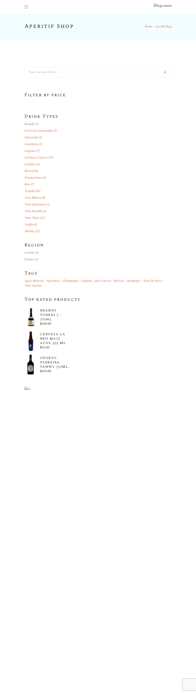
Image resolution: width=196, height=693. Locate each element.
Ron (27, 184)
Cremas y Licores (35, 157)
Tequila (29, 191)
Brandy (29, 124)
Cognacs (30, 150)
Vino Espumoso (35, 204)
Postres (29, 259)
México (119, 281)
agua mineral (33, 281)
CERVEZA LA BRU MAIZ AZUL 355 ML (53, 339)
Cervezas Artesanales (38, 130)
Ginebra (30, 164)
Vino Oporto (33, 285)
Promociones (33, 177)
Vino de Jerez (152, 281)
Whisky (29, 231)
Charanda (31, 137)
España (87, 281)
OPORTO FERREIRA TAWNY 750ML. (54, 362)
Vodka (28, 224)
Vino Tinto (31, 217)
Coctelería (31, 144)
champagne (70, 281)
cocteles (29, 252)
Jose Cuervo (103, 281)
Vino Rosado (33, 211)
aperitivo (53, 281)
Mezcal (29, 170)
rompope (133, 281)
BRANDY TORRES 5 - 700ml (50, 315)
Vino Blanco (32, 197)
